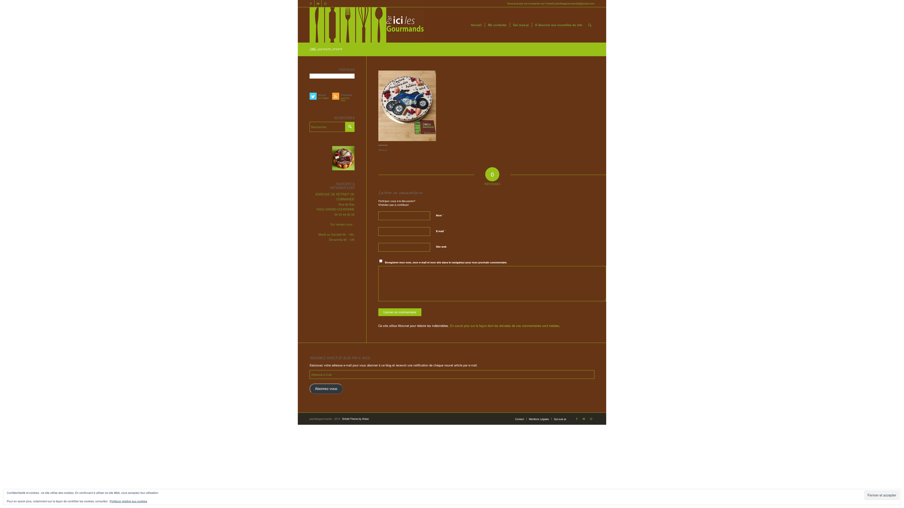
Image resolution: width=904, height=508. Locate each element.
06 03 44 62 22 (344, 214)
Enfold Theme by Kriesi (355, 419)
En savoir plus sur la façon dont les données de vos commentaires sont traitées (504, 325)
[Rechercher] (589, 25)
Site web (441, 246)
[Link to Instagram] (325, 3)
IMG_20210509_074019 (326, 49)
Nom (440, 215)
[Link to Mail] (318, 3)
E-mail (441, 231)
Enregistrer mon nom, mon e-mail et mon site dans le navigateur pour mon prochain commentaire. (446, 262)
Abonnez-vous (326, 389)
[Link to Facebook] (310, 3)
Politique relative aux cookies (128, 501)
